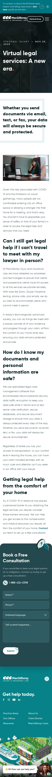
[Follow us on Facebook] (3, 699)
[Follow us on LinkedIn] (19, 699)
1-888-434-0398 (18, 582)
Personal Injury (17, 41)
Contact (43, 528)
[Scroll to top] (46, 679)
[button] (35, 19)
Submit (10, 650)
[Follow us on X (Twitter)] (14, 700)
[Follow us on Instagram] (8, 699)
